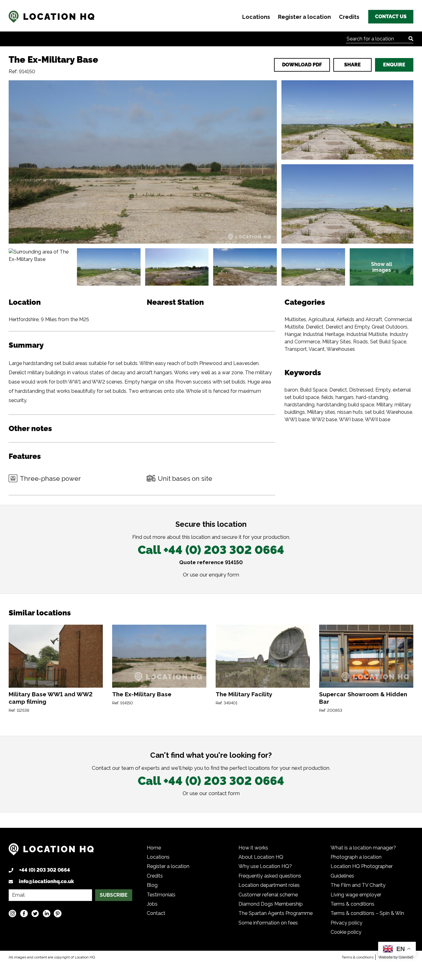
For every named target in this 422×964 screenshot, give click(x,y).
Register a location (304, 17)
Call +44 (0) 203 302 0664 (211, 550)
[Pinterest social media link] (57, 913)
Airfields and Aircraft (359, 319)
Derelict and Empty (347, 327)
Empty (382, 390)
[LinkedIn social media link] (46, 913)
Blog (152, 885)
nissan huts (350, 412)
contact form (224, 793)
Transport (296, 349)
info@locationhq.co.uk (46, 881)
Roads (360, 342)
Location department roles (269, 885)
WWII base (377, 419)
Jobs (152, 904)
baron (291, 390)
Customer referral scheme (268, 895)
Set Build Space (388, 342)
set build (374, 412)
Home (154, 848)
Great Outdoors (389, 327)
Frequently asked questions (269, 876)
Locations (256, 17)
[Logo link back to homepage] (51, 851)
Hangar (293, 334)
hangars (344, 397)
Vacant (317, 349)
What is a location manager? (363, 848)
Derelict (314, 327)
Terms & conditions (352, 904)
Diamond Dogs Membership (270, 904)
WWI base (351, 419)
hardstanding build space (345, 405)
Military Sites (336, 342)
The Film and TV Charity (358, 885)
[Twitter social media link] (35, 913)
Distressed (361, 390)
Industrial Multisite (366, 334)
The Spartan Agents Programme (275, 913)
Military (384, 405)
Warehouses (341, 349)
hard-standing (372, 397)
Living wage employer (356, 895)
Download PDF (302, 65)
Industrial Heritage (323, 334)
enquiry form (224, 575)
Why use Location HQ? (265, 866)
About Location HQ (260, 857)
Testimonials (161, 895)
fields (327, 397)
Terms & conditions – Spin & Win (367, 913)
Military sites (321, 412)
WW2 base (324, 419)
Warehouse (399, 412)
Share (352, 65)
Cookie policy (346, 932)
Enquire (394, 65)
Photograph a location (356, 857)
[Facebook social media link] (24, 913)
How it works (253, 848)
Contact (156, 913)
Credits (349, 17)
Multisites (295, 319)
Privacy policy (346, 923)
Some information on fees (268, 923)
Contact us (391, 16)
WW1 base (297, 419)
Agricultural (321, 319)
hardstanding (299, 405)
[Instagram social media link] (12, 913)
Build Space (313, 390)
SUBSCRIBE (114, 895)
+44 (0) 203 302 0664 (44, 870)
